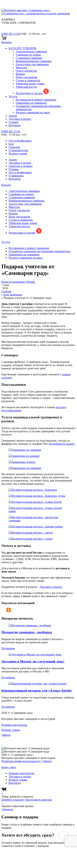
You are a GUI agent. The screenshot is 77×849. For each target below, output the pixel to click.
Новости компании (13, 281)
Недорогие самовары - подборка (26, 632)
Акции (13, 115)
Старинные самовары (29, 57)
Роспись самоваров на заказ (33, 112)
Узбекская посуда (26, 86)
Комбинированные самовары (34, 61)
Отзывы (13, 122)
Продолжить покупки (38, 799)
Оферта (6, 734)
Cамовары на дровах (28, 54)
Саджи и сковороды (28, 80)
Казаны (20, 73)
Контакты (15, 125)
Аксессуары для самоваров (32, 64)
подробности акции (61, 443)
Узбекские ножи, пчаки (30, 83)
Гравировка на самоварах (31, 102)
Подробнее (8, 648)
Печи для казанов (26, 77)
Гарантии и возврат (21, 166)
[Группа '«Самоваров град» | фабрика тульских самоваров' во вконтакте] (3, 30)
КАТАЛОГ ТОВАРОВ (22, 48)
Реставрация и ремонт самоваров (36, 99)
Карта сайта (8, 767)
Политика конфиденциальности (21, 761)
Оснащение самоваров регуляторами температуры (39, 251)
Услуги (13, 96)
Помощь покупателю (14, 724)
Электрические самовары (31, 51)
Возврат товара (18, 153)
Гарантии (14, 147)
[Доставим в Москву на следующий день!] (35, 654)
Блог (11, 143)
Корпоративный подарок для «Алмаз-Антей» (36, 690)
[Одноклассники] (8, 610)
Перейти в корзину (13, 799)
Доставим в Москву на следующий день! (32, 661)
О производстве (18, 150)
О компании (16, 175)
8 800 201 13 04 (10, 131)
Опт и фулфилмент (20, 140)
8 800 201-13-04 (10, 33)
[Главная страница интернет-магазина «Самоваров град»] (37, 12)
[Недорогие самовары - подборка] (30, 625)
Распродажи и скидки (29, 93)
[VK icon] (4, 790)
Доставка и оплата (20, 118)
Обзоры (30, 281)
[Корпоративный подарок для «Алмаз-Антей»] (38, 683)
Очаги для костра (26, 70)
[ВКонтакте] (3, 610)
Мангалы (21, 67)
